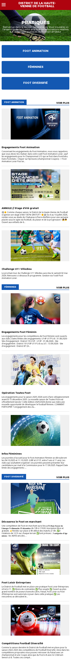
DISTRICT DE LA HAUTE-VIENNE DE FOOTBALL (37, 4)
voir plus (62, 102)
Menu (5, 5)
